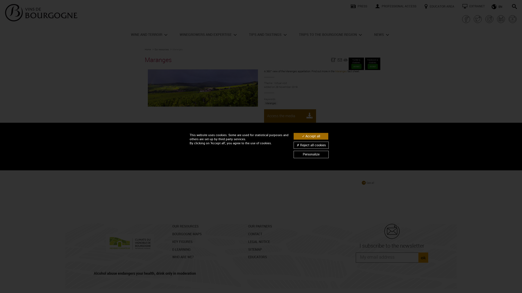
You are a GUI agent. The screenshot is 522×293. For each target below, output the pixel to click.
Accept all (312, 136)
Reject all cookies (312, 145)
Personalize (311, 154)
